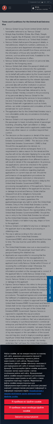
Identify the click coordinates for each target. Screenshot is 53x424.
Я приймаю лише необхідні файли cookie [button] (26, 409)
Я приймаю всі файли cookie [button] (26, 401)
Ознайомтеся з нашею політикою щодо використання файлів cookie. (23, 394)
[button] (26, 416)
